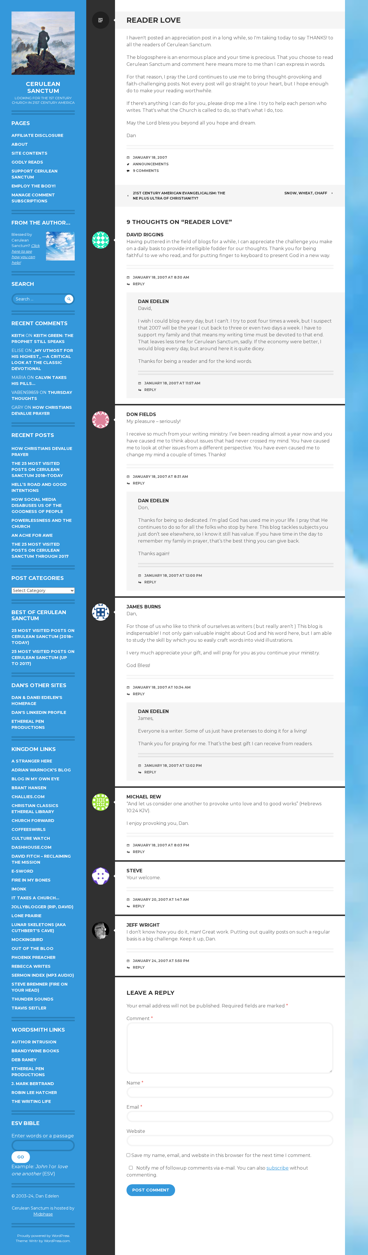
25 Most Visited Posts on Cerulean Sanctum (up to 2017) (43, 657)
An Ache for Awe (32, 535)
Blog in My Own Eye (35, 778)
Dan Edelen (153, 301)
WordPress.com (57, 1241)
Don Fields (141, 414)
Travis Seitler (29, 1008)
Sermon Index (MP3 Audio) (43, 975)
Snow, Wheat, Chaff (305, 193)
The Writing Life (31, 1101)
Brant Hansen (29, 787)
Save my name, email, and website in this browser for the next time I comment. (221, 1155)
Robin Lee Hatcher (34, 1092)
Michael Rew (143, 797)
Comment (139, 1018)
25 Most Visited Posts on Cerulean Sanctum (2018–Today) (43, 636)
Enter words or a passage (43, 1136)
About (20, 144)
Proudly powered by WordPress (43, 1235)
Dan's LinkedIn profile (39, 712)
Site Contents (29, 153)
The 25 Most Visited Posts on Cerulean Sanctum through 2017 (40, 550)
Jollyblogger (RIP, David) (42, 906)
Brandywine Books (35, 1050)
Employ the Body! (33, 186)
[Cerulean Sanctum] (43, 43)
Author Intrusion (34, 1042)
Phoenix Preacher (33, 957)
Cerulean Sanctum (43, 87)
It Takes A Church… (35, 897)
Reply (139, 284)
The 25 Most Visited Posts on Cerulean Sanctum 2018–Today (37, 469)
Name (134, 1083)
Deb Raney (24, 1059)
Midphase (43, 1214)
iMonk (19, 889)
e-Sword (22, 871)
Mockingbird (27, 939)
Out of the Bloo (32, 948)
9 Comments (146, 170)
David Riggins (145, 234)
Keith (18, 335)
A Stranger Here (32, 761)
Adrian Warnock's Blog (41, 770)
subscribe (278, 1168)
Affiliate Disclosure (37, 135)
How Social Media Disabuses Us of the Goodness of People (37, 505)
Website (135, 1131)
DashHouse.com (31, 847)
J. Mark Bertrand (33, 1083)
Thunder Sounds (32, 999)
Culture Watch (31, 838)
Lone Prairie (26, 915)
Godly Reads (27, 162)
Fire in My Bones (31, 880)
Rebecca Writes (31, 966)
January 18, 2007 (150, 157)
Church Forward (33, 820)
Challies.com (28, 796)
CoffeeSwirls (29, 829)
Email (134, 1107)
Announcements (150, 164)
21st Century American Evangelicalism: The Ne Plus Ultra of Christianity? (179, 195)
